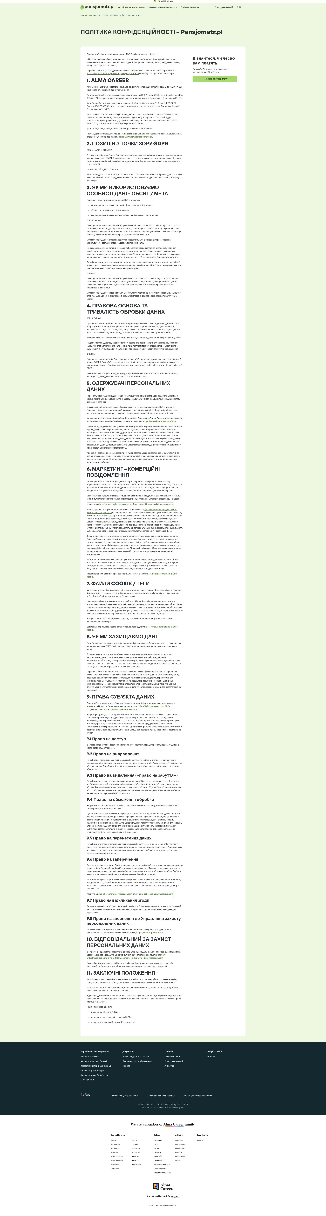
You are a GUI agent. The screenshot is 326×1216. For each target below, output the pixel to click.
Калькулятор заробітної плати (163, 7)
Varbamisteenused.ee (162, 1173)
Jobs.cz (114, 1140)
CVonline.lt (158, 1140)
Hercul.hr (178, 1153)
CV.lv (156, 1144)
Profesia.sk (115, 1144)
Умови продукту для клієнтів (136, 1056)
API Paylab (169, 1066)
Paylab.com (136, 1164)
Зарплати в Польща (89, 1056)
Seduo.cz (136, 1148)
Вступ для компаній (224, 7)
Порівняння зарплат (190, 7)
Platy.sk (135, 1161)
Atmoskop (115, 1164)
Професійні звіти (172, 1056)
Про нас (126, 1066)
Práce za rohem (117, 1161)
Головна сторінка (88, 15)
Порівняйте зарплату (216, 78)
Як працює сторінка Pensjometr (137, 1061)
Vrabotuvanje (180, 1148)
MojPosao (179, 1140)
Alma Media (172, 1107)
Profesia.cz (115, 1148)
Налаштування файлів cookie (198, 1095)
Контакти (211, 1056)
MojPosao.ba (180, 1144)
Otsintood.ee (159, 1161)
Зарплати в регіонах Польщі (93, 1061)
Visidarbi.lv (158, 1156)
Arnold (134, 1140)
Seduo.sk (136, 1153)
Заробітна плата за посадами (131, 7)
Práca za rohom (117, 1156)
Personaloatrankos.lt (162, 1164)
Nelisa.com (115, 1169)
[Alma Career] (163, 1186)
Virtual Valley (180, 1156)
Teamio (135, 1144)
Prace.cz (114, 1153)
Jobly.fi (200, 1140)
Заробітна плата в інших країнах (95, 1066)
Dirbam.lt (157, 1153)
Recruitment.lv (160, 1169)
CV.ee (156, 1148)
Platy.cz (135, 1156)
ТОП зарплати (87, 1079)
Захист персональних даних (161, 1095)
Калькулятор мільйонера (92, 1070)
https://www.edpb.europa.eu (150, 932)
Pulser (177, 1161)
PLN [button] (239, 7)
